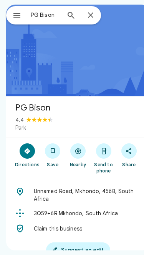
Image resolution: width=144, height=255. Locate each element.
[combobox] (45, 14)
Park (20, 127)
